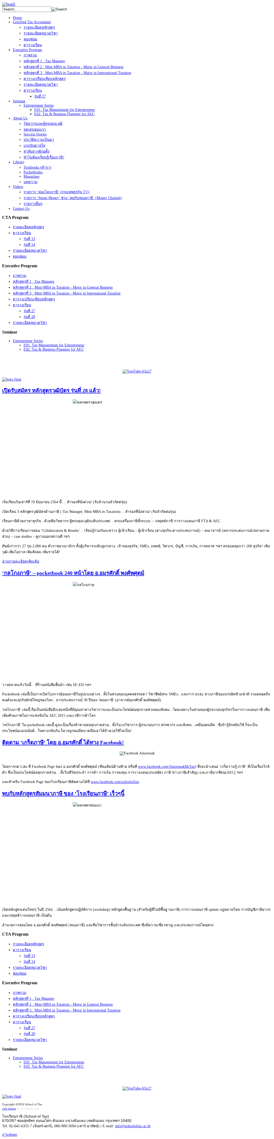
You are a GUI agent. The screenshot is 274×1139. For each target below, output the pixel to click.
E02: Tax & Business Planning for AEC (64, 114)
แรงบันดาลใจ (34, 146)
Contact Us (21, 209)
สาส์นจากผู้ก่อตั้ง (37, 151)
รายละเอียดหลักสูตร (39, 27)
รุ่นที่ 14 (29, 245)
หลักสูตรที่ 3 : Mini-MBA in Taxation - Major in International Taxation (77, 73)
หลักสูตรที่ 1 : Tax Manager (44, 61)
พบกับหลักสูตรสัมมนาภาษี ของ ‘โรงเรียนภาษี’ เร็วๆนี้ (63, 793)
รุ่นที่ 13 (29, 239)
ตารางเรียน (33, 45)
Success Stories (35, 134)
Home (17, 18)
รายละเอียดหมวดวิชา (41, 33)
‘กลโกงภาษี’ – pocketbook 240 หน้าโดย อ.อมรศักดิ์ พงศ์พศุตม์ (73, 573)
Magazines (31, 177)
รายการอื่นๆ (33, 204)
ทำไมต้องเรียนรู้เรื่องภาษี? (44, 157)
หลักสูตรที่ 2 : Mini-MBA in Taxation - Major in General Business (73, 67)
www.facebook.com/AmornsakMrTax (166, 767)
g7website (9, 1135)
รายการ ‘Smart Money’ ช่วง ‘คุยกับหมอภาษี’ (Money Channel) (73, 198)
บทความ (30, 182)
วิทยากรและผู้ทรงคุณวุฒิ (43, 124)
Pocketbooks (33, 172)
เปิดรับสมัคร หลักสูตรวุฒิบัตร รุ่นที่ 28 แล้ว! (51, 390)
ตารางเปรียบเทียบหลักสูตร (45, 79)
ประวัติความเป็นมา (39, 140)
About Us (20, 118)
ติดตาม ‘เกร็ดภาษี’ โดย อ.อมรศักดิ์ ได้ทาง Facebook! (63, 742)
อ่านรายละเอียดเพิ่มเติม (20, 561)
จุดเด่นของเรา (35, 129)
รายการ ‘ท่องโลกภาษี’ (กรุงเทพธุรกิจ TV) (56, 192)
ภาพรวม (30, 55)
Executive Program (27, 50)
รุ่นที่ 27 (40, 96)
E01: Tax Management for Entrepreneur (64, 110)
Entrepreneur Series (39, 105)
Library (18, 162)
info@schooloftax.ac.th (132, 1126)
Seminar (19, 101)
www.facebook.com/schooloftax (115, 782)
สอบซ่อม (30, 39)
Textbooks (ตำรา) (37, 167)
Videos (18, 187)
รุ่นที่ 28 (29, 317)
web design (9, 1108)
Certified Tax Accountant (32, 22)
